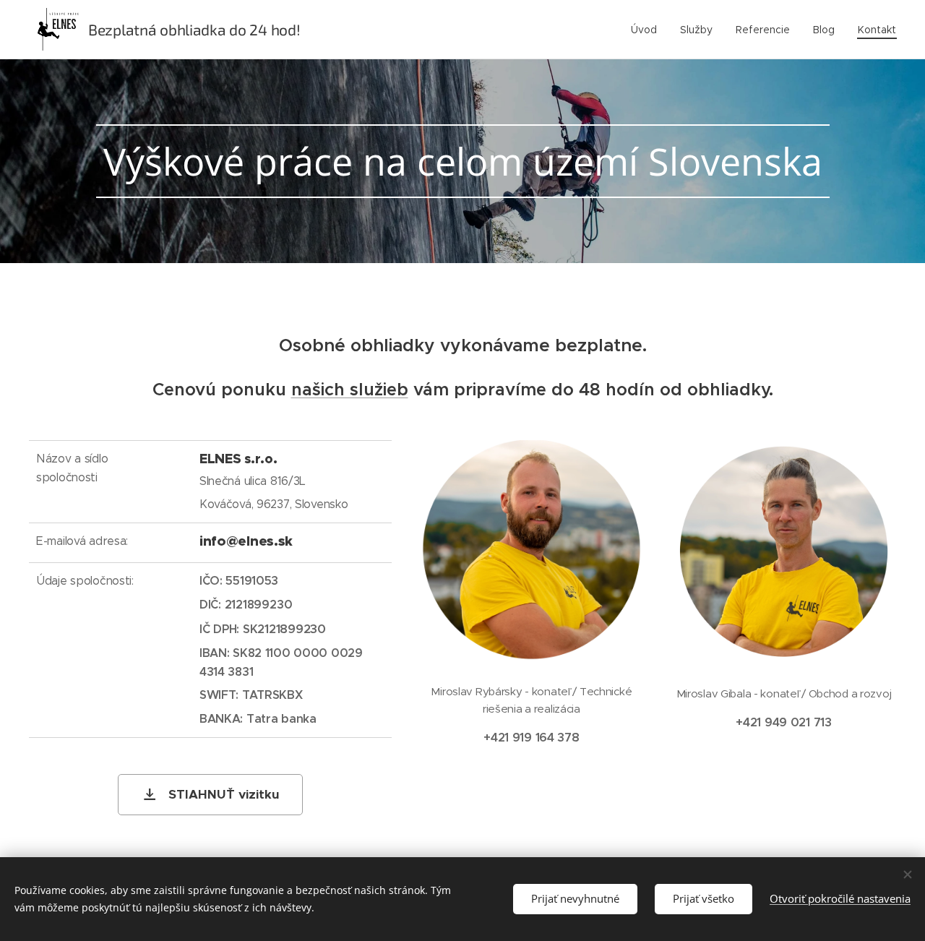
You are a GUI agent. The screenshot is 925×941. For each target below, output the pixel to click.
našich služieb (349, 389)
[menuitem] (647, 30)
